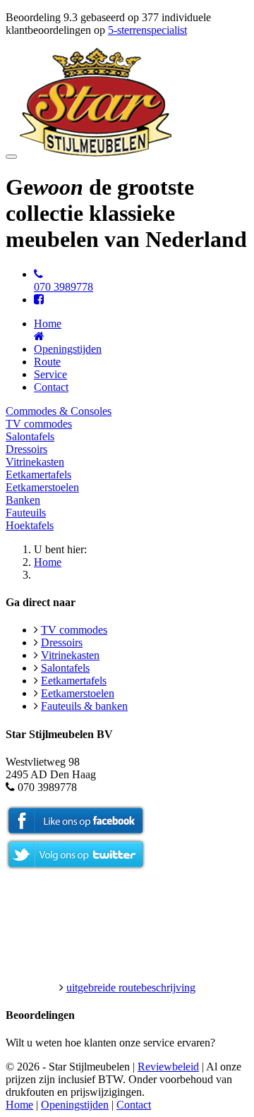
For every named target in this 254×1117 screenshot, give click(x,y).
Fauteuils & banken (84, 706)
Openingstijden (68, 349)
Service (50, 374)
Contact (51, 387)
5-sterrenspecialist (147, 30)
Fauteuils (26, 513)
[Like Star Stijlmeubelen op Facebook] (75, 832)
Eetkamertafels (38, 475)
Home (47, 562)
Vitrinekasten (35, 462)
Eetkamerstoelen (42, 487)
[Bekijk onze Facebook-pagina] (39, 300)
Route (47, 362)
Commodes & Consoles (58, 411)
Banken (23, 500)
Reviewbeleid (168, 1067)
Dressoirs (26, 449)
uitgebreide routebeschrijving (130, 988)
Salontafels (30, 436)
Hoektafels (30, 525)
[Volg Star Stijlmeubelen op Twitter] (75, 866)
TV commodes (39, 424)
